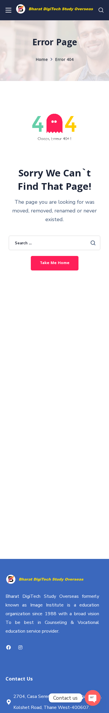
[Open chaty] (93, 698)
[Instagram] (20, 647)
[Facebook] (9, 647)
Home (42, 60)
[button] (101, 10)
